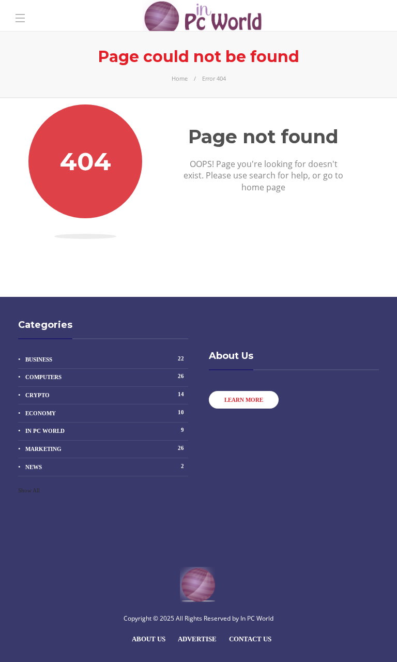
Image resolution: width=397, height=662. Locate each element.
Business (104, 359)
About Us (148, 639)
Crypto (104, 394)
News (104, 466)
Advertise (197, 639)
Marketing (104, 448)
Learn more (243, 400)
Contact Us (250, 639)
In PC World (104, 430)
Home (180, 78)
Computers (104, 376)
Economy (104, 412)
